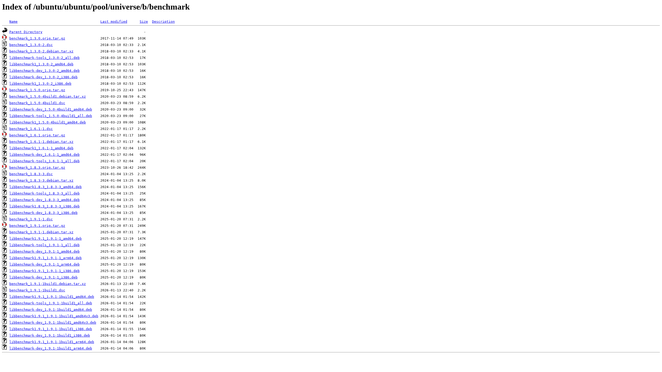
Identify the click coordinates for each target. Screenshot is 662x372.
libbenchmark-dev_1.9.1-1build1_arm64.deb (50, 348)
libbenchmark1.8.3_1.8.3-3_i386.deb (44, 206)
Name (13, 22)
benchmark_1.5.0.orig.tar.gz (37, 90)
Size (144, 22)
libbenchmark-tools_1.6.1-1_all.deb (44, 161)
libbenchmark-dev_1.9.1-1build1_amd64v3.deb (52, 322)
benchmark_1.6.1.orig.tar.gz (37, 135)
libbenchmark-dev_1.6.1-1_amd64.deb (44, 155)
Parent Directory (25, 32)
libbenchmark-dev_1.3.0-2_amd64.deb (44, 71)
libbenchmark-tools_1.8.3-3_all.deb (44, 193)
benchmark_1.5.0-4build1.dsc (37, 103)
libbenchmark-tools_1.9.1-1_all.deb (44, 245)
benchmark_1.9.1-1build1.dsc (37, 290)
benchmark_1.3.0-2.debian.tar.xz (41, 51)
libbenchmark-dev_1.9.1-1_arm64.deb (44, 264)
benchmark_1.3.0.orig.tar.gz (37, 38)
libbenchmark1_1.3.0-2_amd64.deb (41, 64)
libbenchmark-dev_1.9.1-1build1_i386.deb (49, 335)
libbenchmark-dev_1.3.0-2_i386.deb (43, 77)
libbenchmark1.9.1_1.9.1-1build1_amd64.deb (51, 297)
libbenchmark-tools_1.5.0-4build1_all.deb (50, 116)
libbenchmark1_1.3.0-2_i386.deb (40, 84)
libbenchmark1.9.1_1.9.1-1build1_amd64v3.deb (53, 316)
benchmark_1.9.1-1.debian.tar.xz (41, 232)
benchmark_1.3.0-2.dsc (31, 45)
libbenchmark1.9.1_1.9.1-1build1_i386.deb (50, 329)
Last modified (113, 22)
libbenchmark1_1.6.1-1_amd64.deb (41, 148)
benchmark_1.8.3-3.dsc (31, 174)
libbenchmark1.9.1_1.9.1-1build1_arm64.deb (51, 342)
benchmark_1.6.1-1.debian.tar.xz (41, 142)
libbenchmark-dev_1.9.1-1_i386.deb (43, 277)
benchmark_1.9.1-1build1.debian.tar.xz (47, 284)
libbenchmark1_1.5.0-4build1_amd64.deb (47, 122)
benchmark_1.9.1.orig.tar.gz (37, 226)
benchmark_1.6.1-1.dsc (31, 129)
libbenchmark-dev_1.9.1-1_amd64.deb (44, 251)
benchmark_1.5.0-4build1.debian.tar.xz (47, 96)
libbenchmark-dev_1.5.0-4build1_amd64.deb (50, 109)
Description (163, 22)
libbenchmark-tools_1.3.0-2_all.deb (44, 58)
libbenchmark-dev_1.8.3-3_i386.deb (43, 213)
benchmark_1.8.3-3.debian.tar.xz (41, 180)
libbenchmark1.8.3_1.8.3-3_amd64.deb (45, 187)
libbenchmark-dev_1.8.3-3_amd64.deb (44, 200)
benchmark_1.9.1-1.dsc (31, 219)
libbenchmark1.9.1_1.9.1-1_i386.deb (44, 271)
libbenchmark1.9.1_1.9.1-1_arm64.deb (45, 258)
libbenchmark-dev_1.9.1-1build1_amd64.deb (50, 310)
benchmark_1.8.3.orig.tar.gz (37, 167)
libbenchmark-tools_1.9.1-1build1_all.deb (50, 303)
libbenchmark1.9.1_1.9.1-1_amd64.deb (45, 239)
